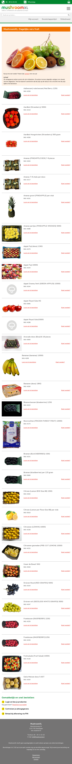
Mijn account (33, 19)
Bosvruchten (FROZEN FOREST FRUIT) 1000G (43, 421)
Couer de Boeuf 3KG (32, 564)
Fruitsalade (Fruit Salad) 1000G (37, 656)
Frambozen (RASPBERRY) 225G (37, 618)
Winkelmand (65, 19)
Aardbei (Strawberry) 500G (35, 107)
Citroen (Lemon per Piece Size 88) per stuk (41, 510)
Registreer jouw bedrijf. (19, 705)
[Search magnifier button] (68, 14)
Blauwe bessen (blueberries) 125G (38, 402)
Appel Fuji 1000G (31, 265)
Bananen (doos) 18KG (32, 383)
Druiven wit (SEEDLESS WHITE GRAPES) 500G (43, 601)
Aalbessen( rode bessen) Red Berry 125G (40, 88)
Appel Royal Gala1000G (34, 319)
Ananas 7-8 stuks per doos (34, 177)
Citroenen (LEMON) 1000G (35, 527)
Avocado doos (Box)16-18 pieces (37, 337)
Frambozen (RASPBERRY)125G (37, 637)
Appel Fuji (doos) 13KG (33, 246)
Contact (36, 759)
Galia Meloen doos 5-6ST (34, 677)
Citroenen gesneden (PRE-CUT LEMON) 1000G (43, 545)
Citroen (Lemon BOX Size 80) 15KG (38, 491)
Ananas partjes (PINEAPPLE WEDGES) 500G (42, 226)
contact (27, 74)
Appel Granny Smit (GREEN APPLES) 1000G (42, 283)
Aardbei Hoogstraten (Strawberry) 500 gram (42, 134)
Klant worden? (65, 95)
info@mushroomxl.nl (38, 737)
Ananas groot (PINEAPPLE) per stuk (39, 195)
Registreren (36, 755)
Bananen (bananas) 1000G (32, 355)
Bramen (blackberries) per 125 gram (38, 472)
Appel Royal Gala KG (32, 301)
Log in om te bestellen (31, 95)
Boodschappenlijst (49, 19)
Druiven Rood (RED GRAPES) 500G (38, 583)
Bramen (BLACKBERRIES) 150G (37, 454)
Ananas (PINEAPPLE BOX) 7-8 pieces (39, 158)
